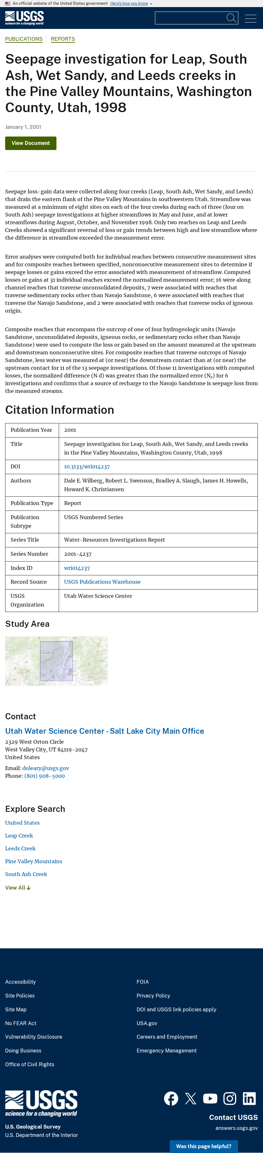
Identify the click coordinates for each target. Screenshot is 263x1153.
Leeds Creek (20, 848)
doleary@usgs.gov (45, 768)
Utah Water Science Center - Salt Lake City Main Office (104, 730)
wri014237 (77, 568)
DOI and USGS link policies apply (176, 1010)
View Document (31, 143)
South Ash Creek (26, 874)
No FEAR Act (20, 1023)
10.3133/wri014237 (87, 467)
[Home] (24, 24)
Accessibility (20, 982)
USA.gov (147, 1023)
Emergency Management (167, 1051)
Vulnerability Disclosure (33, 1037)
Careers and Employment (167, 1037)
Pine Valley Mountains (33, 861)
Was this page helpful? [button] (204, 1146)
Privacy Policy (153, 996)
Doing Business (23, 1051)
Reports (63, 39)
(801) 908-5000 (44, 776)
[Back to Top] (239, 1129)
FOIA (143, 982)
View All (16, 888)
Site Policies (20, 996)
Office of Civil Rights (29, 1065)
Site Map (16, 1010)
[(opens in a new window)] (171, 1097)
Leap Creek (19, 835)
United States (22, 823)
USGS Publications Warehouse (102, 582)
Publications (24, 39)
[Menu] (250, 19)
